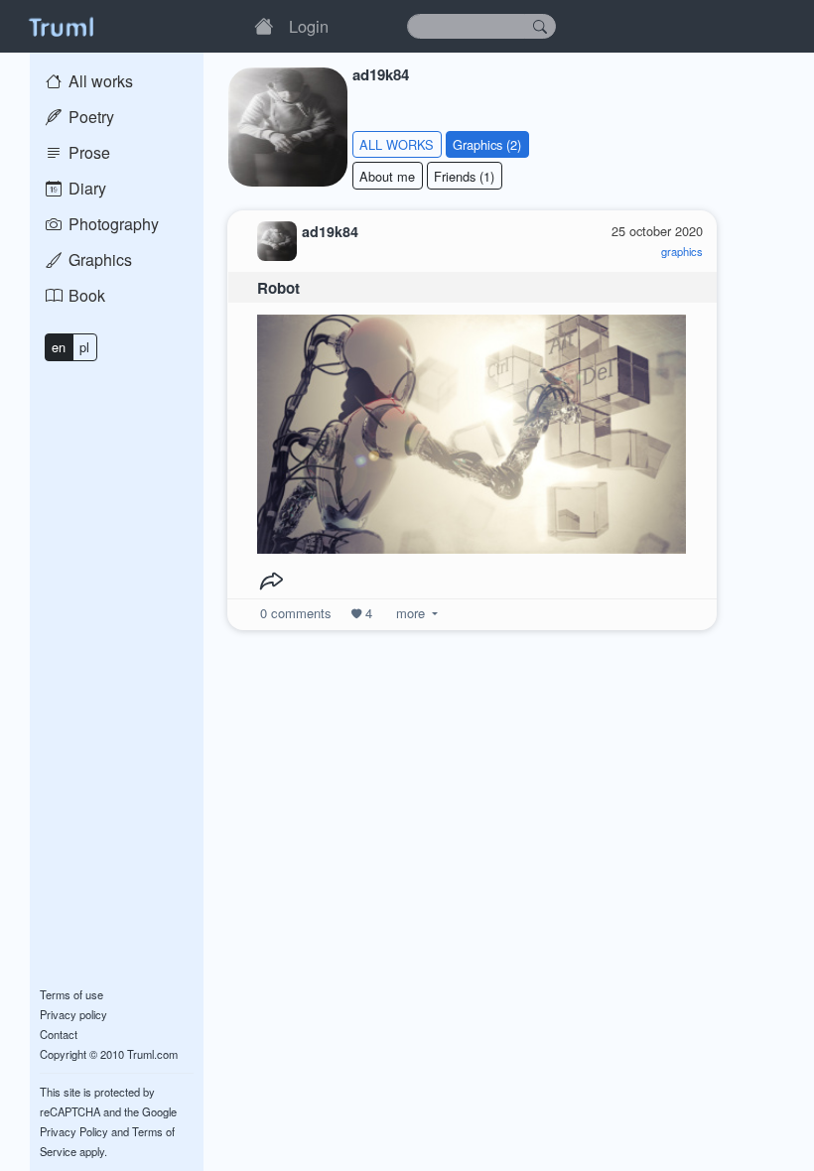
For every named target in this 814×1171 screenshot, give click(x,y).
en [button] (59, 346)
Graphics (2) (487, 144)
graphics (682, 251)
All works (99, 80)
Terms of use (71, 994)
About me (387, 176)
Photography (112, 223)
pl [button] (84, 346)
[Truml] (60, 26)
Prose (87, 152)
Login (309, 26)
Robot (278, 288)
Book (85, 295)
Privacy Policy (74, 1131)
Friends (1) (464, 176)
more (410, 612)
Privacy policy (73, 1014)
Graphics (98, 259)
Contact (58, 1034)
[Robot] (471, 429)
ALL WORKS (396, 144)
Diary (85, 188)
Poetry (89, 116)
